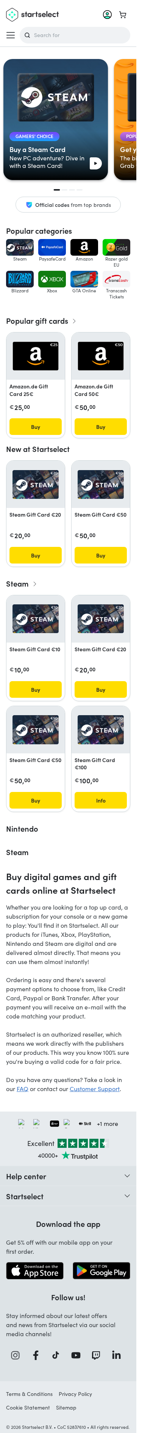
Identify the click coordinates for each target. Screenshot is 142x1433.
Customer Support (95, 1089)
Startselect (25, 1196)
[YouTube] (78, 1355)
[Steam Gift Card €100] (101, 729)
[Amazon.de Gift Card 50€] (101, 356)
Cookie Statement (28, 1407)
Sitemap (66, 1407)
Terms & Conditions (29, 1393)
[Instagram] (18, 1355)
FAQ (22, 1089)
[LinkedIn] (119, 1355)
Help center (26, 1176)
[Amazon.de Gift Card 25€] (35, 356)
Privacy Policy (75, 1393)
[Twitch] (98, 1355)
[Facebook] (38, 1355)
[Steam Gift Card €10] (35, 618)
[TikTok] (58, 1355)
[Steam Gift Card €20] (35, 484)
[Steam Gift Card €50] (101, 484)
